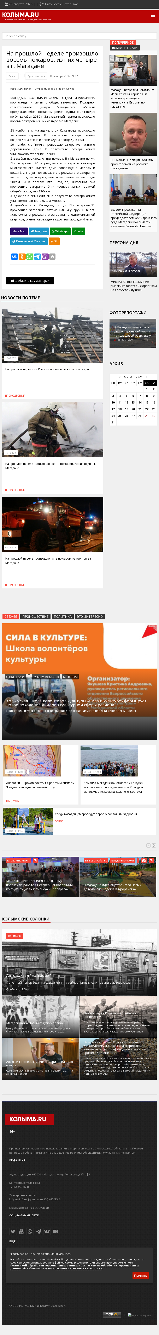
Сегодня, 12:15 (14, 771)
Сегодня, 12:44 (15, 676)
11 (120, 402)
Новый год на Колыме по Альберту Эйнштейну (110, 1015)
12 (126, 402)
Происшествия (36, 76)
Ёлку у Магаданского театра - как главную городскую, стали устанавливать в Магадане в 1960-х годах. (38, 1030)
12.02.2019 (11, 358)
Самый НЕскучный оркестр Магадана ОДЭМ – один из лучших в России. (39, 1072)
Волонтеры (70, 676)
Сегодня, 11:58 (14, 830)
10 (113, 402)
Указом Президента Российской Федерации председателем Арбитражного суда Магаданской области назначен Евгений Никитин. (134, 217)
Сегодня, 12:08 (92, 771)
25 (120, 416)
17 (113, 409)
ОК (55, 241)
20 (133, 409)
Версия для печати (21, 88)
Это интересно (90, 616)
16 (153, 402)
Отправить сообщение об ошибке (54, 88)
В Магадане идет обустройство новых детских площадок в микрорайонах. (112, 887)
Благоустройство (96, 860)
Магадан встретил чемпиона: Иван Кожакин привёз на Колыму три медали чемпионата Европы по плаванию (132, 98)
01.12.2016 (11, 547)
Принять (140, 1275)
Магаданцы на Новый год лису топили (35, 1023)
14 (140, 402)
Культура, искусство (46, 676)
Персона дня (124, 242)
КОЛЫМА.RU (20, 15)
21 (140, 409)
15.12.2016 (11, 452)
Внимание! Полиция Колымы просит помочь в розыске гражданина (132, 164)
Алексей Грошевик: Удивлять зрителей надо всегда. (39, 1063)
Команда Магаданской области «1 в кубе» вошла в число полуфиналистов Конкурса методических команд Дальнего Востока (113, 787)
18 (120, 409)
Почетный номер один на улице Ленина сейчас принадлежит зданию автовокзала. (68, 982)
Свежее (11, 616)
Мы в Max (19, 231)
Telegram (40, 231)
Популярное (123, 42)
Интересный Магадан (30, 241)
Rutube (78, 231)
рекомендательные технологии (78, 1268)
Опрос (59, 821)
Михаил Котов (126, 271)
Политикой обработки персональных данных (44, 1265)
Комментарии (125, 48)
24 (113, 416)
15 (146, 402)
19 (126, 409)
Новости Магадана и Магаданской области (28, 20)
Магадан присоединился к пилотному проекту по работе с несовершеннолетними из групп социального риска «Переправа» (39, 885)
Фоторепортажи (128, 312)
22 (146, 409)
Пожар (12, 76)
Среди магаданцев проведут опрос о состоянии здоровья (96, 814)
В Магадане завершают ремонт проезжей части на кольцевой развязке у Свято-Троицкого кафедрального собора (132, 335)
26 (126, 416)
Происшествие (35, 616)
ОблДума (12, 801)
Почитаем (14, 935)
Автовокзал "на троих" (28, 975)
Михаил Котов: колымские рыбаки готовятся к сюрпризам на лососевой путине (134, 285)
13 (133, 402)
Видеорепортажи (18, 860)
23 (153, 409)
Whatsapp (61, 231)
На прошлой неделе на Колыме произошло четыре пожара (47, 369)
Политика (63, 616)
